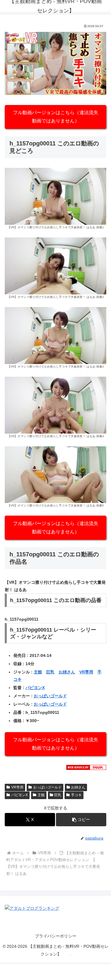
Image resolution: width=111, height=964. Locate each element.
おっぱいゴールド (50, 696)
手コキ (76, 795)
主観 (38, 672)
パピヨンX (35, 687)
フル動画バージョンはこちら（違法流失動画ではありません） (55, 116)
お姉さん (67, 672)
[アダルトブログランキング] (32, 908)
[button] (81, 819)
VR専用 (86, 672)
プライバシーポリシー (55, 936)
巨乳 (50, 672)
